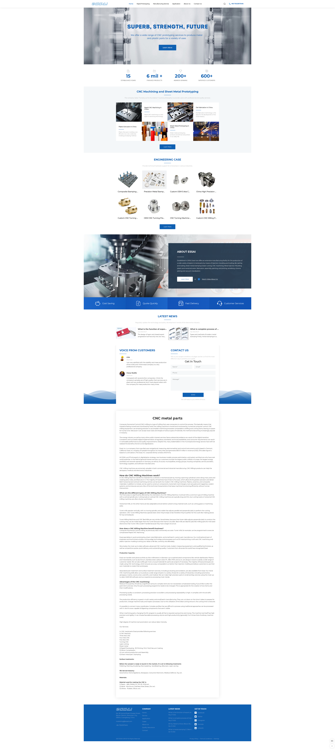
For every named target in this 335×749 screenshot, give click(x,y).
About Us (187, 4)
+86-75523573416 (122, 725)
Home (131, 4)
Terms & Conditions (206, 738)
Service (144, 715)
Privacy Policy (194, 738)
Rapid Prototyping (143, 4)
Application (176, 4)
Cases (144, 721)
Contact (145, 730)
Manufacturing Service (161, 4)
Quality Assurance (148, 727)
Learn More (167, 147)
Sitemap (216, 738)
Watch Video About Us (210, 279)
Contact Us (198, 4)
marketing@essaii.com (124, 721)
